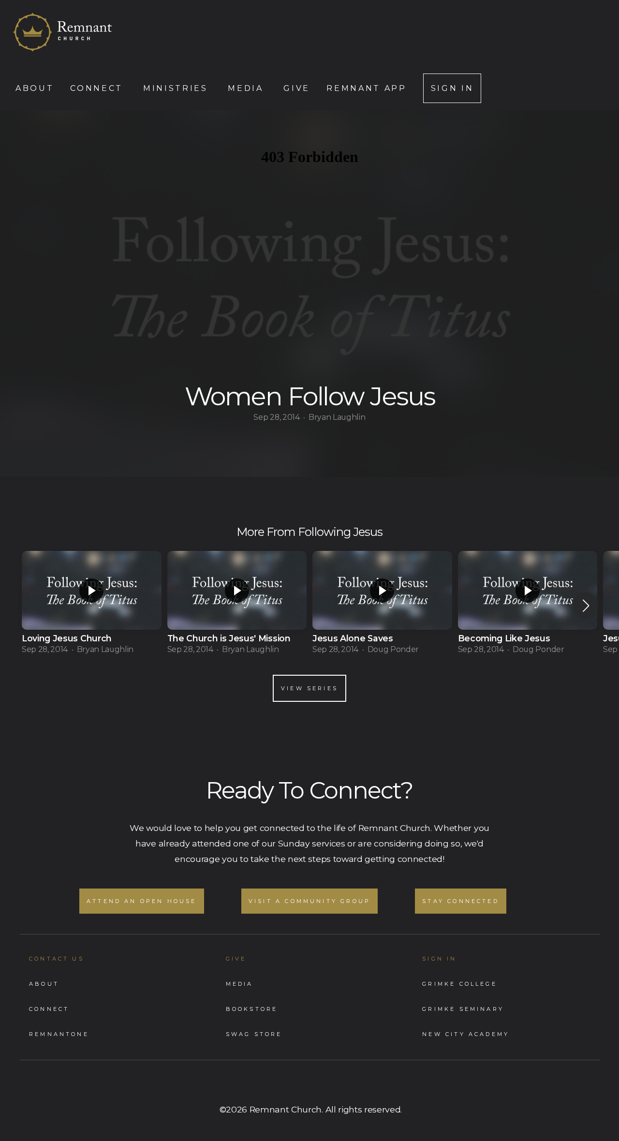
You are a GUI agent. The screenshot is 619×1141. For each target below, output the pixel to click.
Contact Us (56, 958)
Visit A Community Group (309, 901)
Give (296, 88)
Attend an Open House (142, 901)
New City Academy (465, 1034)
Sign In (452, 88)
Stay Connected (460, 901)
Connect (98, 88)
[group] (92, 605)
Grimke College (459, 983)
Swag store (254, 1034)
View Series (309, 688)
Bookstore (252, 1009)
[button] (585, 605)
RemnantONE (59, 1034)
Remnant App (366, 88)
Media (247, 88)
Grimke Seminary (463, 1009)
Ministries (177, 88)
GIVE (236, 958)
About (34, 88)
